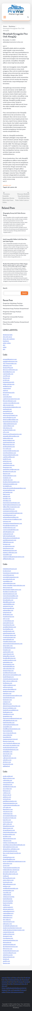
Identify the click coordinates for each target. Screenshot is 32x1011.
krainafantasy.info (8, 382)
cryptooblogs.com (8, 621)
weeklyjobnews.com (9, 527)
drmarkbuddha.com (9, 859)
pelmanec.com (7, 365)
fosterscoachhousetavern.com (12, 434)
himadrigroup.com (8, 826)
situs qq (10, 978)
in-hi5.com (6, 380)
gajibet (4, 992)
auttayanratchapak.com (10, 415)
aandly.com (6, 961)
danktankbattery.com (9, 476)
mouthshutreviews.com (10, 598)
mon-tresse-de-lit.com (9, 733)
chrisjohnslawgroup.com (10, 679)
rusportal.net (7, 388)
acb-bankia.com (7, 492)
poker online (7, 343)
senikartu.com (7, 386)
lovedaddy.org (7, 486)
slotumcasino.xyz (8, 909)
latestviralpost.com (9, 440)
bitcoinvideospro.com (9, 401)
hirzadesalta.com (8, 600)
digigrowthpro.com (9, 778)
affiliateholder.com (8, 559)
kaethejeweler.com (8, 722)
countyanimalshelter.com (11, 530)
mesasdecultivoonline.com (11, 436)
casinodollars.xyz (8, 913)
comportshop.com (8, 932)
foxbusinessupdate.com (10, 484)
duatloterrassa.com (9, 691)
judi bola (27, 978)
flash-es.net (6, 494)
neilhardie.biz (7, 895)
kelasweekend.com (9, 957)
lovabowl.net (7, 571)
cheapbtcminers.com (9, 641)
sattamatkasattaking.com (10, 725)
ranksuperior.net (8, 534)
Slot (10, 185)
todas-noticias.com (8, 384)
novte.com (6, 865)
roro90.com (6, 376)
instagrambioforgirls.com (10, 455)
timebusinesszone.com (10, 550)
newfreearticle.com (9, 442)
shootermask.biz (8, 901)
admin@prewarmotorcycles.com (13, 42)
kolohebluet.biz (7, 899)
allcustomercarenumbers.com (12, 675)
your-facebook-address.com (11, 743)
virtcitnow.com (7, 811)
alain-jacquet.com (8, 405)
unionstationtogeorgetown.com (12, 643)
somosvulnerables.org (9, 689)
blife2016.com (7, 704)
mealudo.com (7, 478)
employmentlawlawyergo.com (12, 928)
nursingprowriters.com (10, 511)
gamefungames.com (9, 633)
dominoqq (12, 980)
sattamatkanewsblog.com (11, 517)
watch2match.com (9, 922)
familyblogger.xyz (8, 677)
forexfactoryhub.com (9, 818)
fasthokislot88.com (9, 666)
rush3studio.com (8, 374)
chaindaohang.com (9, 857)
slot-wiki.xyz (7, 919)
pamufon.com (7, 693)
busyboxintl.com (8, 413)
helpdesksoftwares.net (10, 569)
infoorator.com (7, 863)
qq (20, 978)
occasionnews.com (9, 546)
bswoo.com (6, 963)
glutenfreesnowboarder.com (11, 706)
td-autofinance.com (9, 830)
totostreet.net (7, 612)
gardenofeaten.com (9, 446)
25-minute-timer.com (9, 635)
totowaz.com (7, 521)
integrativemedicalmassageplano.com (14, 488)
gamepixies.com (8, 662)
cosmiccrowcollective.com (11, 403)
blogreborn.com (8, 809)
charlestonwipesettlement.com (12, 523)
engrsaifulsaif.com (8, 639)
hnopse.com (6, 544)
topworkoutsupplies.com (10, 596)
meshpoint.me (7, 409)
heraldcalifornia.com (9, 658)
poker (4, 347)
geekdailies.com (7, 752)
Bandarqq (5, 185)
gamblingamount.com (9, 540)
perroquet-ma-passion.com (11, 745)
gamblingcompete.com (10, 801)
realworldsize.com (8, 426)
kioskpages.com (7, 712)
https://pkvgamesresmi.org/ (15, 992)
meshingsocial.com (8, 465)
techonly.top (7, 799)
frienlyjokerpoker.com (10, 832)
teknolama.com (7, 428)
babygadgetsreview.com (10, 847)
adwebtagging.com (8, 532)
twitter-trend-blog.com (10, 843)
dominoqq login (7, 335)
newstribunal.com (8, 575)
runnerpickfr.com (8, 782)
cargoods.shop (7, 397)
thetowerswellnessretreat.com (12, 718)
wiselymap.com (7, 813)
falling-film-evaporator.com (11, 507)
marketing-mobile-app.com (11, 469)
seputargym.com (8, 606)
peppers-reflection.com (10, 552)
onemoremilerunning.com (11, 451)
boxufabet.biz (7, 737)
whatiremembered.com (10, 851)
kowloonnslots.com (9, 834)
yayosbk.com (7, 892)
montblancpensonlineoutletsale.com (14, 845)
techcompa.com (8, 822)
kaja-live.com (7, 820)
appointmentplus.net (9, 944)
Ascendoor (20, 1006)
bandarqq (6, 341)
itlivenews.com (7, 949)
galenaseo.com (7, 924)
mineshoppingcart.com (10, 594)
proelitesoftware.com (9, 673)
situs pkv (19, 980)
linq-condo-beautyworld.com (12, 853)
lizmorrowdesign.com (9, 708)
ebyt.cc (5, 855)
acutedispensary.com (9, 515)
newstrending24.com (9, 953)
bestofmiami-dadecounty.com (12, 589)
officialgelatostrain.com (10, 720)
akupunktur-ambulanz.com (11, 849)
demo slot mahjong (9, 339)
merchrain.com (7, 754)
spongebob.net (7, 411)
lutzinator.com (7, 700)
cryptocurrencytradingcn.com (12, 519)
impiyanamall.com (8, 608)
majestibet (17, 990)
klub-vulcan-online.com (10, 681)
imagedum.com (7, 716)
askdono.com (7, 797)
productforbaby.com (9, 430)
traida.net (6, 876)
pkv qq (10, 990)
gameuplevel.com (8, 623)
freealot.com (7, 650)
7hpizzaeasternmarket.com (11, 868)
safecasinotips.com (8, 668)
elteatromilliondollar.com (10, 419)
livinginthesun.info (9, 392)
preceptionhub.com (9, 579)
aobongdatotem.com (9, 583)
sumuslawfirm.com (9, 509)
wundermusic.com (8, 631)
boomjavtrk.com (8, 764)
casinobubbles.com (8, 604)
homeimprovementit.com (11, 573)
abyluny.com (7, 762)
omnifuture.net (7, 784)
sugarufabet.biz (7, 735)
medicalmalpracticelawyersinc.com (13, 930)
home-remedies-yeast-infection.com (14, 585)
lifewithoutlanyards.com (10, 874)
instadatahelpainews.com (10, 749)
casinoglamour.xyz (8, 911)
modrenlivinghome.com (10, 747)
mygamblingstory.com (10, 359)
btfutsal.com (6, 791)
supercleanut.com (8, 654)
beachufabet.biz (8, 731)
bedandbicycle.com (9, 656)
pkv (4, 345)
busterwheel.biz (8, 903)
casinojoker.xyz (7, 915)
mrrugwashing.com (9, 490)
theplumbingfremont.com (11, 951)
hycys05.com (7, 449)
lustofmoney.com (8, 548)
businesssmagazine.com (10, 803)
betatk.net (6, 959)
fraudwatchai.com (8, 616)
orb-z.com (6, 432)
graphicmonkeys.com (9, 660)
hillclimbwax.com (8, 542)
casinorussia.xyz (8, 907)
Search (5, 288)
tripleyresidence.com (9, 685)
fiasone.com (6, 473)
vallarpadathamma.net (10, 424)
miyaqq (23, 990)
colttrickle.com (7, 780)
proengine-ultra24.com (10, 872)
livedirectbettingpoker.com (11, 482)
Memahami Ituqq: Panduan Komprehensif (16, 308)
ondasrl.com (6, 702)
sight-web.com (7, 824)
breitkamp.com (7, 683)
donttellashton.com (9, 372)
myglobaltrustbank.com (10, 926)
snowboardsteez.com (9, 453)
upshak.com (6, 496)
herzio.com (6, 378)
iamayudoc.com (8, 646)
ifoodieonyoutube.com (10, 592)
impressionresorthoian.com (11, 503)
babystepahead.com (9, 536)
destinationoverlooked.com (11, 538)
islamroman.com (8, 828)
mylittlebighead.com (9, 648)
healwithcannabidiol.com (10, 710)
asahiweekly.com (8, 652)
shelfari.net (6, 905)
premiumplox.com (8, 890)
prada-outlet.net (8, 776)
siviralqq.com (7, 500)
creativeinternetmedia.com (11, 805)
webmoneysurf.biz (8, 897)
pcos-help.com (7, 789)
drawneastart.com (8, 664)
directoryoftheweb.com (10, 370)
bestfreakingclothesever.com (12, 505)
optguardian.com (8, 610)
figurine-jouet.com (8, 741)
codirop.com (6, 793)
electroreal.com (7, 587)
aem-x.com (6, 619)
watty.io (5, 390)
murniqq (25, 980)
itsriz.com (6, 395)
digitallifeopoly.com (9, 602)
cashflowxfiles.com (9, 457)
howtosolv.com (7, 882)
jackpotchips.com (8, 670)
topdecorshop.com (8, 934)
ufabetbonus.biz (8, 955)
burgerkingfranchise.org (10, 422)
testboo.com (6, 886)
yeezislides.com (7, 581)
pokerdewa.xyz (7, 917)
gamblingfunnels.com (9, 786)
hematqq (4, 982)
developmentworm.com (10, 946)
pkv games (11, 187)
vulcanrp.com (7, 841)
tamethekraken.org (9, 697)
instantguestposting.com (10, 940)
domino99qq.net (8, 368)
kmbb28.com (7, 756)
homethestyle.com (8, 625)
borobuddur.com (8, 629)
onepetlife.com (7, 727)
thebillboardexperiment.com (11, 729)
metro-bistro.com (8, 880)
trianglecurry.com (8, 714)
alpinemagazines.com (9, 838)
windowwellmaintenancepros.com (13, 557)
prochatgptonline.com (9, 816)
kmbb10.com (7, 459)
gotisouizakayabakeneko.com (12, 407)
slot (16, 187)
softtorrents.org (8, 687)
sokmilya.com (7, 760)
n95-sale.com (7, 807)
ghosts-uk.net (7, 795)
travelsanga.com (8, 938)
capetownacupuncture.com (11, 399)
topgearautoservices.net (10, 739)
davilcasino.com (8, 614)
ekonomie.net (7, 942)
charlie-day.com (8, 480)
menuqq (4, 978)
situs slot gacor (7, 337)
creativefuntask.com (9, 637)
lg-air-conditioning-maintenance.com (14, 861)
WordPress (16, 1007)
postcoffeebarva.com (9, 417)
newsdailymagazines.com (11, 577)
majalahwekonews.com (10, 361)
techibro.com (7, 836)
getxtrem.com (7, 461)
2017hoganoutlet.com (10, 363)
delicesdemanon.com (9, 884)
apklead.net (6, 766)
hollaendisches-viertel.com (11, 870)
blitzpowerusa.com (9, 444)
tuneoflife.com (7, 554)
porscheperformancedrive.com (12, 695)
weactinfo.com (7, 463)
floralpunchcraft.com (9, 471)
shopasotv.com (7, 936)
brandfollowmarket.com (10, 525)
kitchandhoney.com (9, 878)
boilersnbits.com (8, 438)
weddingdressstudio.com (10, 888)
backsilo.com (7, 498)
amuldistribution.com (9, 627)
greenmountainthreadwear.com (12, 513)
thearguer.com (7, 467)
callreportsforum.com (9, 758)
